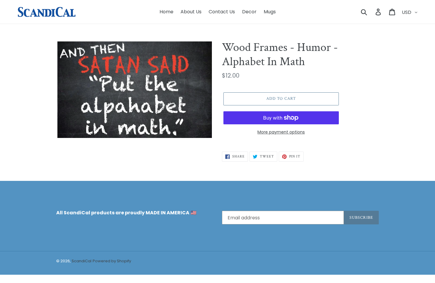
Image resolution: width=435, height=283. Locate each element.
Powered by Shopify (112, 261)
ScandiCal (81, 261)
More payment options (281, 132)
